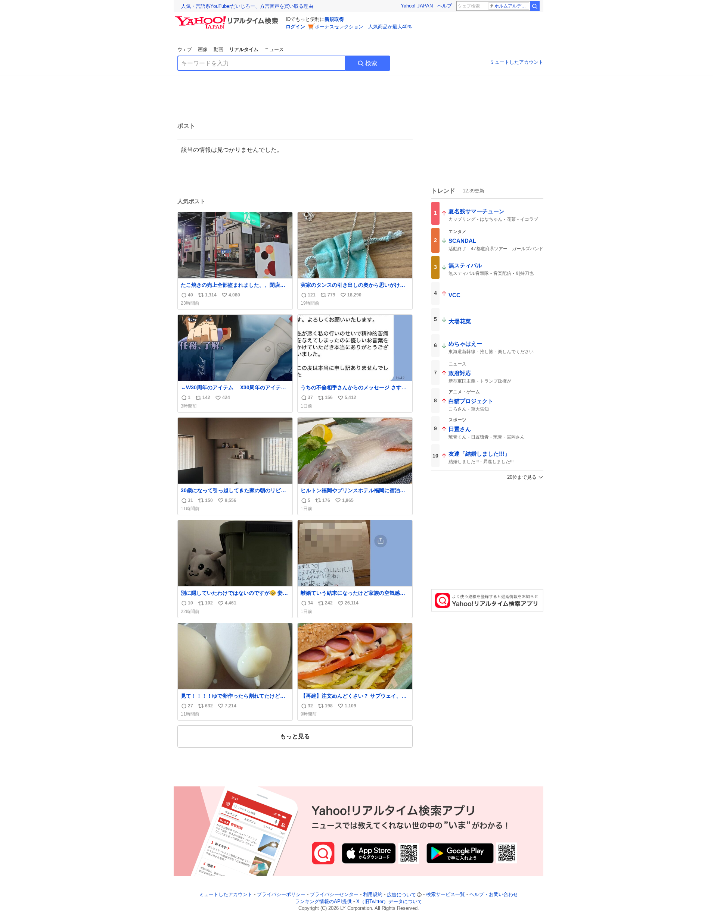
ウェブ (184, 49)
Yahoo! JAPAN (417, 6)
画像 (203, 49)
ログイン (295, 26)
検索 (371, 63)
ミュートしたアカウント (516, 62)
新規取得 (334, 19)
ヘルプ (444, 6)
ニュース (274, 49)
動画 (218, 49)
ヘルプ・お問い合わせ (493, 895)
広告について (401, 895)
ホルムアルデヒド (511, 6)
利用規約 (372, 895)
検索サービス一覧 (445, 895)
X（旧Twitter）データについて (389, 901)
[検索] (535, 6)
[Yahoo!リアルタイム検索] (228, 18)
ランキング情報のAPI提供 (323, 901)
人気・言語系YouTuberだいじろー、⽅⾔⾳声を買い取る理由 (247, 6)
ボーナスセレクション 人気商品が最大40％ (363, 26)
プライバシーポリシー (281, 895)
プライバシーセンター (334, 895)
